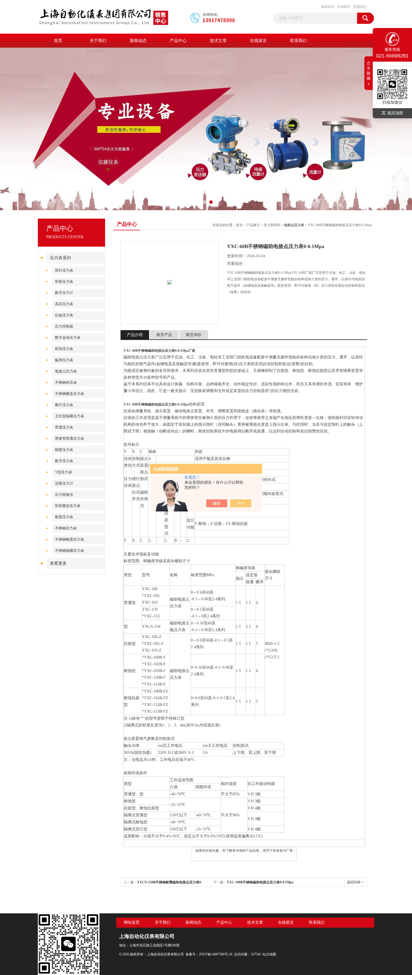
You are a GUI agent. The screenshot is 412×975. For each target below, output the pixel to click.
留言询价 (194, 335)
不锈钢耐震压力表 (69, 539)
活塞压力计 (64, 483)
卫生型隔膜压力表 (69, 416)
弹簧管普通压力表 (69, 438)
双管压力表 (64, 349)
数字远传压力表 (67, 337)
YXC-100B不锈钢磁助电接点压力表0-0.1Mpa (260, 882)
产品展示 (253, 225)
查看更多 (58, 563)
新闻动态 (138, 40)
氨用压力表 (64, 360)
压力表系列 (60, 258)
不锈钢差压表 (66, 382)
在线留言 (344, 7)
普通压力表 (64, 427)
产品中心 (178, 40)
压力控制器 (64, 326)
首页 (58, 40)
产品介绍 (135, 335)
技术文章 (218, 40)
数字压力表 (64, 461)
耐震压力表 (64, 517)
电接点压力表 (66, 371)
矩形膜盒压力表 (67, 506)
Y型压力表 (63, 472)
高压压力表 (64, 304)
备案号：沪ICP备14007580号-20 (209, 954)
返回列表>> (355, 882)
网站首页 (132, 922)
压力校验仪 (64, 494)
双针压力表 (64, 270)
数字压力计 (64, 293)
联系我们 (360, 7)
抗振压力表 (64, 315)
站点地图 (269, 954)
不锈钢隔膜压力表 (69, 550)
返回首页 (327, 7)
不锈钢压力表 (66, 528)
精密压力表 (64, 450)
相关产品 (164, 335)
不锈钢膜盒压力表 (69, 394)
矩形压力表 (64, 281)
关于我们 (98, 40)
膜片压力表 (64, 405)
